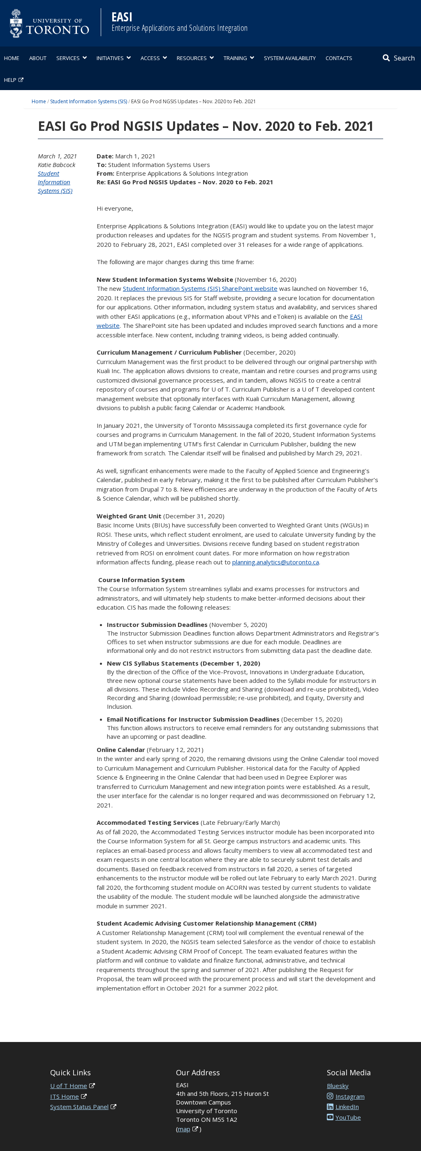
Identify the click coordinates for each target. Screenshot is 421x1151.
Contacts (339, 58)
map (184, 1129)
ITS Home (64, 1096)
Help (10, 80)
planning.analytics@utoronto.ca (275, 562)
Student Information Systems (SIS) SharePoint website (200, 288)
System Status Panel (79, 1106)
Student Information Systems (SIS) (88, 101)
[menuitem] (11, 57)
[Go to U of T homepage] (49, 23)
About (37, 58)
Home (11, 58)
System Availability (290, 58)
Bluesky (338, 1085)
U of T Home (68, 1085)
